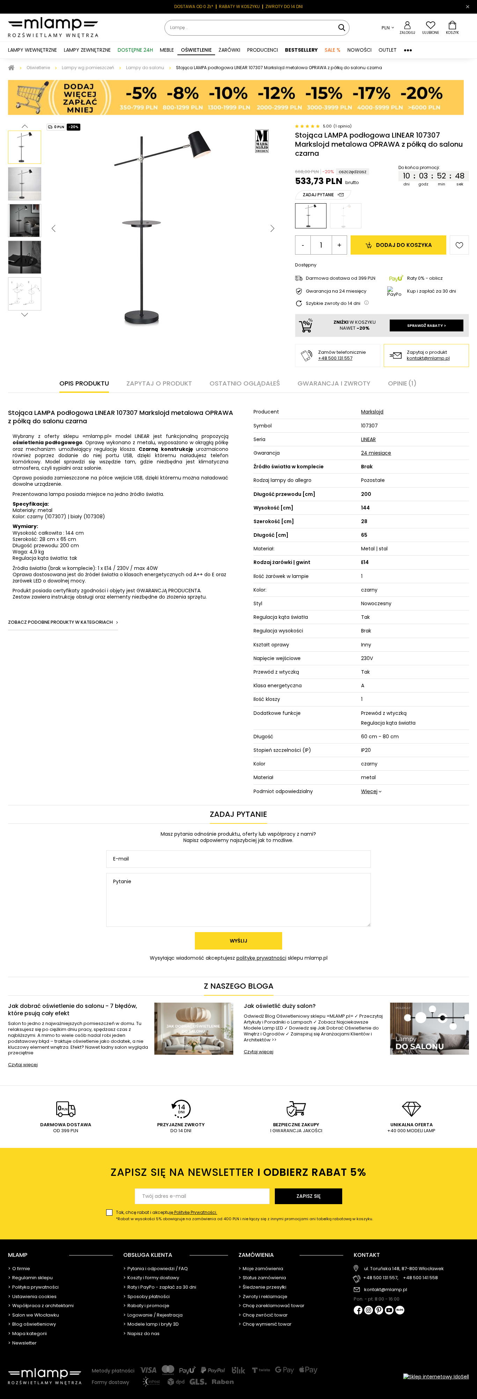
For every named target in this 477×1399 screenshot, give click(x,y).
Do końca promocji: (419, 167)
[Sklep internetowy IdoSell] (436, 1377)
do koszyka (404, 245)
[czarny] (310, 215)
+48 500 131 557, (380, 1278)
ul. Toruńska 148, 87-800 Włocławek (404, 1269)
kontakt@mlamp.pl (428, 358)
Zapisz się (308, 1196)
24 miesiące (376, 453)
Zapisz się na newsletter (238, 1172)
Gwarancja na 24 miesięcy (336, 291)
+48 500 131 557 (335, 358)
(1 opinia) (342, 126)
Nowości (359, 49)
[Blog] (399, 1311)
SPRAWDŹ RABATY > (426, 325)
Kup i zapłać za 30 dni (431, 291)
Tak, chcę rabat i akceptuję (244, 1215)
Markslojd (372, 412)
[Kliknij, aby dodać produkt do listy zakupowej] (459, 245)
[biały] (345, 215)
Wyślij (238, 940)
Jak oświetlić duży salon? (280, 1006)
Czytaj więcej (23, 1064)
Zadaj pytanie (318, 195)
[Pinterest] (379, 1311)
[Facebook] (358, 1311)
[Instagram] (368, 1311)
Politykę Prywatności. (195, 1212)
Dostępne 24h (135, 49)
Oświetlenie (38, 68)
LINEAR (368, 439)
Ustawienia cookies (34, 1296)
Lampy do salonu (145, 68)
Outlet (388, 49)
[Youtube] (389, 1311)
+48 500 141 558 (420, 1278)
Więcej (369, 791)
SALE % (332, 49)
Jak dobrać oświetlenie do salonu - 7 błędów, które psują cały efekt (72, 1010)
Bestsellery (301, 49)
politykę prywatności (261, 957)
